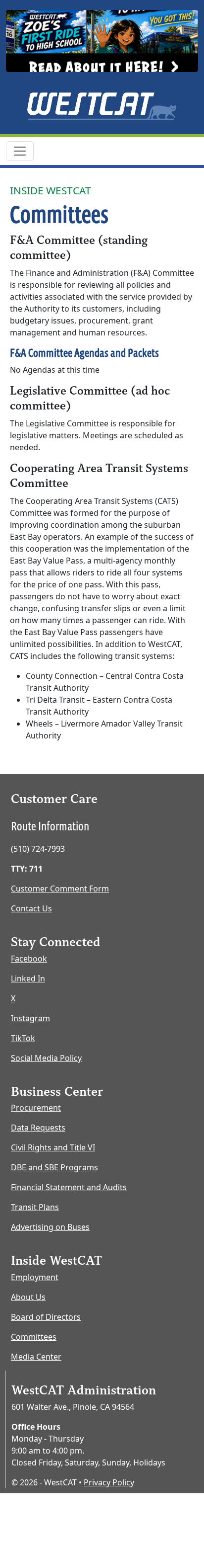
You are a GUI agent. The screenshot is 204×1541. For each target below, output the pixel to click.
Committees (33, 1336)
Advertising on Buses (50, 1226)
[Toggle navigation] (20, 151)
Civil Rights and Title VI (53, 1147)
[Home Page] (102, 105)
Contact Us (31, 908)
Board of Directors (46, 1316)
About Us (28, 1297)
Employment (34, 1277)
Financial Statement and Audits (69, 1187)
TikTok (23, 1038)
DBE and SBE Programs (54, 1167)
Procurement (36, 1107)
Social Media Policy (46, 1058)
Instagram (30, 1018)
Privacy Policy (109, 1482)
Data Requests (38, 1127)
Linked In (28, 978)
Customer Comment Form (60, 888)
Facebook (29, 958)
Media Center (36, 1356)
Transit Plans (35, 1207)
